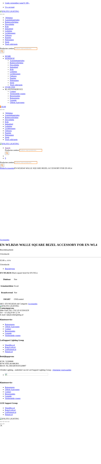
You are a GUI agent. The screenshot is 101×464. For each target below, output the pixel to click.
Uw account (9, 7)
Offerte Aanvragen (17, 102)
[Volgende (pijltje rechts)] (3, 423)
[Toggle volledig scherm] (3, 421)
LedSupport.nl (10, 349)
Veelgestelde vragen (17, 94)
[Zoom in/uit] (1, 421)
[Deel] (6, 421)
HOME (8, 56)
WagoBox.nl (10, 345)
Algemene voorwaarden (61, 370)
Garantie (13, 100)
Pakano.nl (9, 352)
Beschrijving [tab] (10, 269)
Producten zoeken (7, 48)
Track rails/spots (11, 44)
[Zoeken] (2, 51)
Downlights (9, 24)
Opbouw (8, 35)
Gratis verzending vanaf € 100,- (17, 3)
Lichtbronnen (10, 33)
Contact (13, 91)
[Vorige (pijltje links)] (1, 423)
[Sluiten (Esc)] (8, 421)
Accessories (9, 168)
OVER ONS (10, 87)
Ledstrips (8, 31)
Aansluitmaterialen (12, 20)
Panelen (8, 38)
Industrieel (9, 29)
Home (2, 168)
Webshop (9, 18)
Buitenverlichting (11, 22)
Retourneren (14, 98)
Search (7, 148)
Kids (7, 26)
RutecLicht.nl (10, 347)
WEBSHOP (10, 58)
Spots (7, 42)
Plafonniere (9, 40)
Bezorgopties (15, 96)
